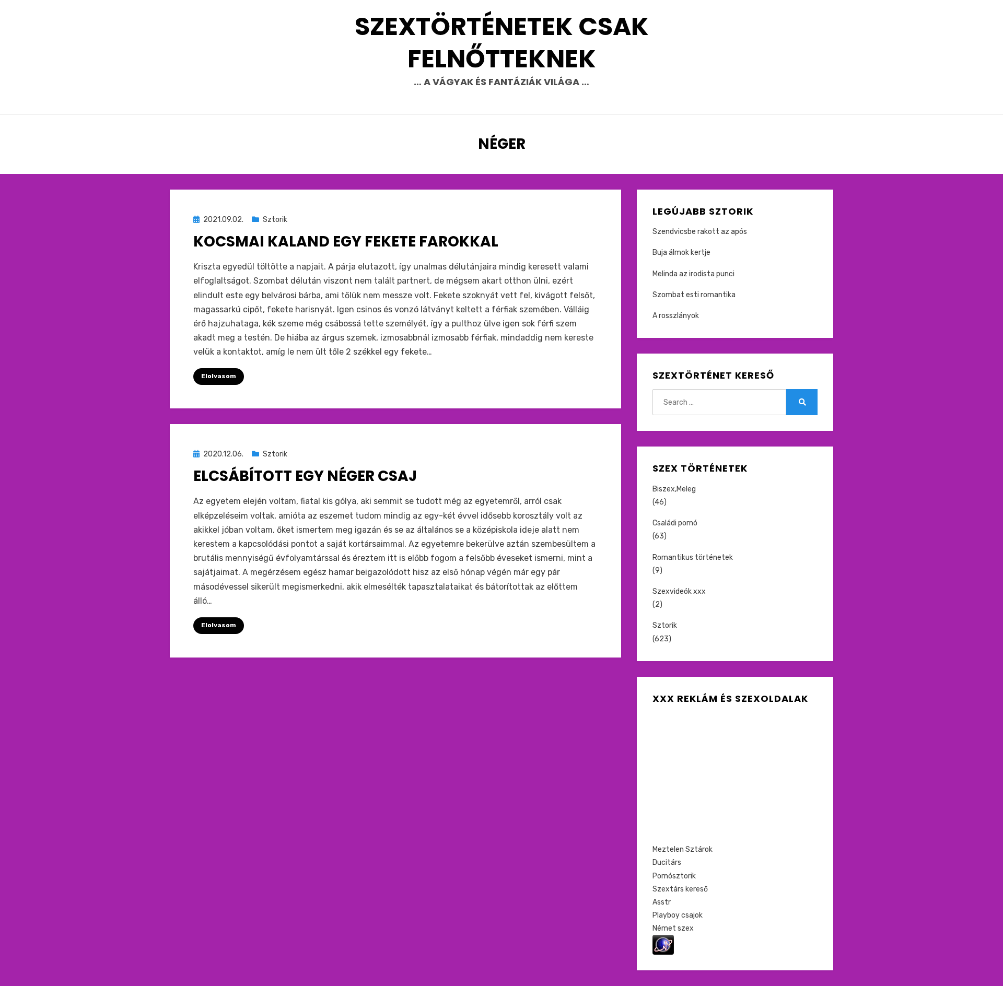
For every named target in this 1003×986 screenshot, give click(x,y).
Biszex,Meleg (674, 489)
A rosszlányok (675, 315)
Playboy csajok (677, 915)
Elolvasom (218, 376)
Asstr (661, 902)
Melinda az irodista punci (693, 273)
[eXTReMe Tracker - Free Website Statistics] (663, 944)
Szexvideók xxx (679, 591)
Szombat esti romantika (694, 294)
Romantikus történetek (692, 557)
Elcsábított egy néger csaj (305, 476)
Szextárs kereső (680, 889)
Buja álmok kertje (681, 252)
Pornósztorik (674, 876)
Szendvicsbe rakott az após (699, 231)
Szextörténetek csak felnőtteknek (502, 42)
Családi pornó (674, 523)
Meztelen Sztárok (682, 849)
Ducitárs (666, 862)
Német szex (673, 928)
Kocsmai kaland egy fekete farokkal (345, 241)
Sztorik (275, 219)
